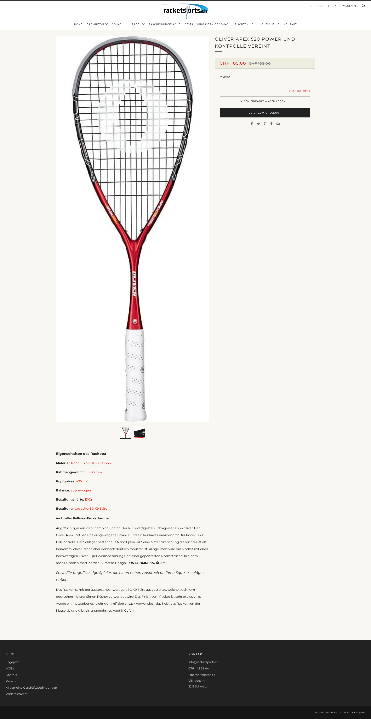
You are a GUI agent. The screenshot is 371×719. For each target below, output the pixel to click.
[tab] (125, 433)
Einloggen (317, 6)
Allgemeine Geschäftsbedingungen (31, 687)
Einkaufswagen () (343, 6)
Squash (118, 24)
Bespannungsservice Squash (208, 24)
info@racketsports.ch (203, 662)
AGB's (10, 668)
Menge (225, 76)
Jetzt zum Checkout (265, 112)
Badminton (95, 24)
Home (78, 24)
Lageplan (12, 662)
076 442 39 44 (198, 668)
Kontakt (290, 24)
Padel (136, 24)
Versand (11, 681)
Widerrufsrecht (17, 694)
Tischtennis (244, 24)
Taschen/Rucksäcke (164, 24)
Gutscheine (270, 24)
